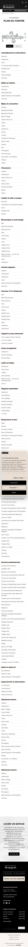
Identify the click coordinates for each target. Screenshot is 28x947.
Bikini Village (5, 116)
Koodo (3, 239)
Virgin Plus (5, 328)
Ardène (3, 107)
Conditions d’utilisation (14, 939)
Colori (3, 126)
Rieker (3, 190)
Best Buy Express (7, 226)
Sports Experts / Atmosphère (11, 96)
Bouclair (4, 56)
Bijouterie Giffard (7, 110)
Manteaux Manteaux (8, 138)
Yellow (3, 163)
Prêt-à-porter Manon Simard (10, 746)
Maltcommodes (6, 445)
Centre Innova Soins (8, 505)
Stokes (3, 72)
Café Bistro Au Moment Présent (12, 204)
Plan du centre (8, 10)
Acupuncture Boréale (8, 566)
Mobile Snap (5, 251)
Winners (4, 78)
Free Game (5, 235)
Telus (3, 259)
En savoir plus (14, 854)
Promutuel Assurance (8, 637)
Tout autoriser (14, 482)
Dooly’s (3, 442)
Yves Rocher (5, 556)
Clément (4, 89)
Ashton (3, 426)
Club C (3, 123)
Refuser (14, 492)
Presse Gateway (6, 355)
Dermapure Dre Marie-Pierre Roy (12, 520)
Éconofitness (5, 395)
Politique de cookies (14, 937)
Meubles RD (5, 69)
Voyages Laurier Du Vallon (10, 662)
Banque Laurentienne (8, 572)
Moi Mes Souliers (7, 187)
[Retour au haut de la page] (25, 944)
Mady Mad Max (6, 92)
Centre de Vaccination (8, 502)
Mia (2, 147)
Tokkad (3, 160)
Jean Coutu (5, 535)
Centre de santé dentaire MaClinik (12, 499)
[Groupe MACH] (21, 928)
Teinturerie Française (8, 653)
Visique (3, 550)
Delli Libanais (5, 438)
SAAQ (3, 643)
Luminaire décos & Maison (10, 65)
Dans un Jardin (6, 517)
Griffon (3, 372)
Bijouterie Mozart (7, 113)
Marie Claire (5, 141)
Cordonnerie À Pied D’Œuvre (11, 598)
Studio (3, 755)
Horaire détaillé (7, 921)
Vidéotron (4, 262)
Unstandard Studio (7, 656)
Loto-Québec (5, 398)
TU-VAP (3, 414)
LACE (3, 731)
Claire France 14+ (7, 119)
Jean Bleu (4, 728)
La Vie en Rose (6, 340)
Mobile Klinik (5, 248)
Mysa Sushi (5, 448)
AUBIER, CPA (5, 569)
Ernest (3, 132)
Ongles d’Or (5, 541)
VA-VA (3, 384)
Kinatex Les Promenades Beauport (13, 538)
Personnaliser (13, 487)
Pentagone (5, 150)
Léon (3, 62)
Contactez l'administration (10, 894)
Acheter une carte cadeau (13, 879)
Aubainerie (5, 86)
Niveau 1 (9, 46)
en (26, 2)
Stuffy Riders (5, 411)
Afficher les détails (18, 478)
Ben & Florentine (7, 432)
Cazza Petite (5, 712)
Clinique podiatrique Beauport (11, 514)
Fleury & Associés (7, 611)
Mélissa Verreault (7, 622)
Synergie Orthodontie (8, 650)
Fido (2, 232)
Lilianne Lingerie (7, 343)
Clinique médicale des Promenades (13, 511)
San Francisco (6, 154)
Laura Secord (5, 688)
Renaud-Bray (5, 358)
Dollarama (4, 59)
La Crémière (5, 685)
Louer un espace (19, 873)
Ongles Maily (5, 544)
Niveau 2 (18, 46)
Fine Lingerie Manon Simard (10, 337)
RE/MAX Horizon (6, 640)
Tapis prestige (6, 75)
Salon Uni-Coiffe (6, 547)
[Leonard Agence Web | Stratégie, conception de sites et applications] (18, 945)
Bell (2, 223)
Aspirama (4, 392)
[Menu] (25, 6)
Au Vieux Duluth (6, 429)
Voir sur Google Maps (8, 896)
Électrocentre (5, 229)
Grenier (3, 135)
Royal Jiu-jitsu (6, 407)
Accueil (3, 13)
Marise (3, 144)
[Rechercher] (23, 2)
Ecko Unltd (5, 721)
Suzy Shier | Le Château (9, 157)
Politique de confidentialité (14, 935)
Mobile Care (5, 245)
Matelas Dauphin (7, 401)
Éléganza (4, 527)
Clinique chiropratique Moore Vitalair (13, 508)
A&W (3, 423)
